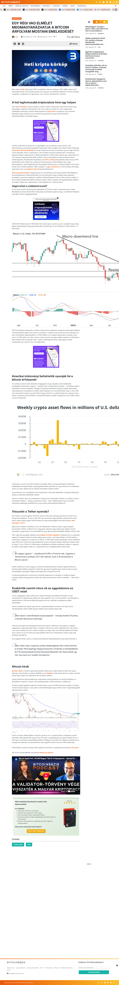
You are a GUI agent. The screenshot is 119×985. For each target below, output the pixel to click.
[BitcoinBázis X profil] (96, 2)
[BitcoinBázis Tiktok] (113, 2)
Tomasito (101, 60)
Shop (72, 6)
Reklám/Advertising (66, 968)
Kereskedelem (17, 18)
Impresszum (10, 968)
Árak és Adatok (21, 6)
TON (74, 9)
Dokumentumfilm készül (20, 173)
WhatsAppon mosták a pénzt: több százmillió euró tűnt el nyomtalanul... (96, 29)
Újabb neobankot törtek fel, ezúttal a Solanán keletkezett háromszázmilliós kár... (95, 41)
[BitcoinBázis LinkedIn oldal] (107, 2)
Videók (65, 6)
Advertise (81, 6)
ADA (57, 9)
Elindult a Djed (17, 671)
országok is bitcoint (32, 169)
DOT (92, 9)
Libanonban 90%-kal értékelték (23, 150)
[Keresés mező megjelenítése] (116, 6)
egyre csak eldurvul (53, 167)
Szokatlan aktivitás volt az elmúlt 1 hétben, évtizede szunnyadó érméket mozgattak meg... (96, 68)
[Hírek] (73, 37)
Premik (100, 74)
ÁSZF (41, 968)
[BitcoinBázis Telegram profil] (110, 2)
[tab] (89, 22)
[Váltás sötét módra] (117, 2)
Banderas (101, 33)
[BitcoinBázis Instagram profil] (100, 2)
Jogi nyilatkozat (20, 968)
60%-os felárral (50, 160)
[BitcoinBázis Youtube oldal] (103, 2)
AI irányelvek (49, 968)
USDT (29, 844)
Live (4, 6)
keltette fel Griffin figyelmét (49, 535)
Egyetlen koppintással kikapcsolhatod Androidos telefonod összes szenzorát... (96, 55)
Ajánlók (56, 6)
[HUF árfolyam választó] (115, 9)
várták (22, 89)
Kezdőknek (35, 6)
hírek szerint (51, 111)
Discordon (74, 748)
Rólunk (56, 968)
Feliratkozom (94, 972)
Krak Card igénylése (36, 831)
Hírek (10, 6)
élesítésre (50, 673)
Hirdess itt (89, 863)
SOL (21, 9)
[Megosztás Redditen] (23, 43)
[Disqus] (59, 887)
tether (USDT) (18, 844)
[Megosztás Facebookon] (14, 43)
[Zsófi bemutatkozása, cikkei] (13, 37)
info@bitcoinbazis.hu (16, 973)
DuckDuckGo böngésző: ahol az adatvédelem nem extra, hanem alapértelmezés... (96, 82)
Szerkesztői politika (32, 968)
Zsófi (16, 37)
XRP (39, 9)
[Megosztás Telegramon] (19, 43)
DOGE (110, 9)
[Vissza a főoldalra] (10, 1)
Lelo (99, 47)
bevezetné (23, 107)
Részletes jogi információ (46, 752)
